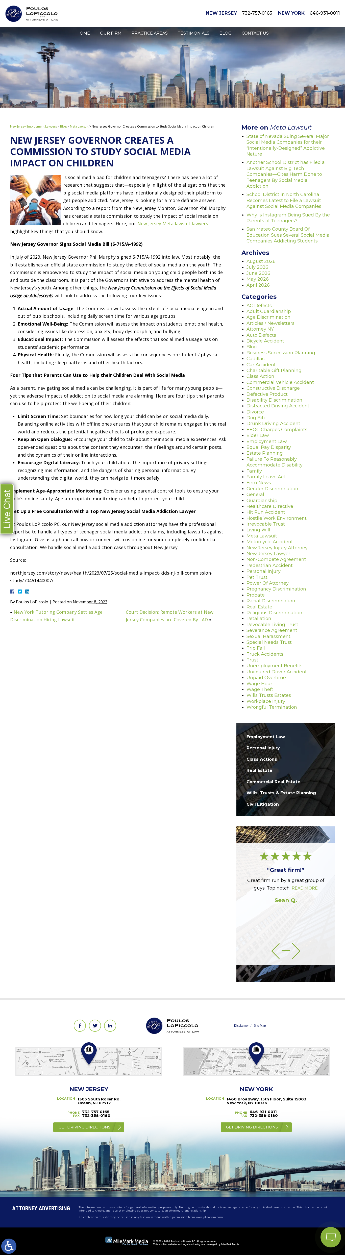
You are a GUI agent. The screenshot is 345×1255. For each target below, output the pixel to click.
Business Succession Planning (281, 353)
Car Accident (261, 364)
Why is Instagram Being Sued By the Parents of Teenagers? (288, 218)
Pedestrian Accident (270, 565)
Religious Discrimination (274, 613)
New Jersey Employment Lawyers (33, 126)
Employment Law (267, 441)
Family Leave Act (266, 477)
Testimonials (193, 33)
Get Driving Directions (84, 1127)
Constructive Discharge (273, 388)
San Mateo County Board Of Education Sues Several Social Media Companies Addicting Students (288, 235)
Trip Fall (256, 648)
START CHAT (306, 1203)
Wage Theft (260, 689)
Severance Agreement (272, 630)
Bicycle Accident (265, 341)
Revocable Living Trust (272, 624)
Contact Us (255, 33)
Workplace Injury (266, 701)
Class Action (260, 376)
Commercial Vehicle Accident (280, 382)
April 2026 (258, 285)
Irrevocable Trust (266, 524)
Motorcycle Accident (270, 542)
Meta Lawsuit (79, 126)
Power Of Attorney (268, 583)
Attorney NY (260, 329)
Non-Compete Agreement (276, 559)
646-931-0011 (325, 13)
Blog (225, 33)
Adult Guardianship (269, 311)
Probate (256, 595)
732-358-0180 (96, 1115)
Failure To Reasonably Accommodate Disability (275, 462)
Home (83, 33)
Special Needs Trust (269, 642)
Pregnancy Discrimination (276, 589)
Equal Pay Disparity (269, 447)
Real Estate (259, 607)
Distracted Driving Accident (278, 406)
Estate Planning (265, 453)
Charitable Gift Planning (274, 370)
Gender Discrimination (272, 488)
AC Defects (259, 305)
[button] (275, 951)
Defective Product (267, 394)
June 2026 (258, 273)
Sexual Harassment (268, 636)
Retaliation (259, 618)
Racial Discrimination (271, 601)
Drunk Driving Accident (273, 423)
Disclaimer (241, 1025)
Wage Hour (259, 683)
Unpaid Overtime (266, 677)
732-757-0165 (257, 13)
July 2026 (257, 267)
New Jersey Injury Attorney (277, 548)
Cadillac (256, 358)
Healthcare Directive (270, 506)
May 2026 (258, 279)
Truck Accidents (265, 654)
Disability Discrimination (274, 400)
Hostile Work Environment (277, 518)
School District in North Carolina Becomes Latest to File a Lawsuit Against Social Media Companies (284, 200)
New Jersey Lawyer (268, 553)
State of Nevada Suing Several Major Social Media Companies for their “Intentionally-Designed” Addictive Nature (288, 145)
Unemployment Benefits (275, 666)
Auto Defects (261, 335)
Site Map (260, 1025)
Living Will (258, 530)
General (255, 494)
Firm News (259, 482)
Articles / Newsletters (270, 323)
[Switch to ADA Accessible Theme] (8, 1246)
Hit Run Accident (266, 512)
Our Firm (110, 33)
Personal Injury (264, 571)
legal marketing (192, 1244)
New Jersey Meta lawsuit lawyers (172, 223)
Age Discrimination (268, 317)
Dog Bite (256, 418)
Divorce (255, 412)
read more (305, 888)
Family (254, 471)
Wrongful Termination (272, 707)
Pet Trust (257, 577)
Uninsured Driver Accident (277, 672)
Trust (252, 660)
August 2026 (261, 261)
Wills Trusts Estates (269, 695)
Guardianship (262, 500)
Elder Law (258, 435)
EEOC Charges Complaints (277, 429)
